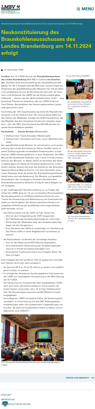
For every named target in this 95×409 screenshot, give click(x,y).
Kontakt (6, 395)
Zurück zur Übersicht (77, 378)
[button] (85, 9)
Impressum (7, 400)
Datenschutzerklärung (16, 404)
